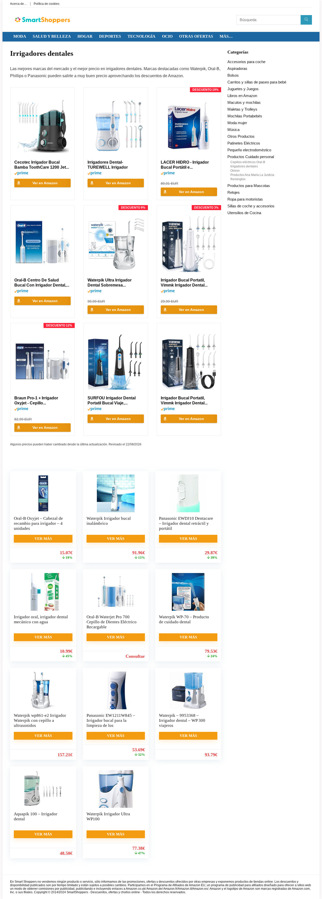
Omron (235, 170)
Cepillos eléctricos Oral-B (247, 162)
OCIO (167, 36)
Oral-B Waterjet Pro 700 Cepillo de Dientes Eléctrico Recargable (112, 621)
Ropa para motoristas (245, 199)
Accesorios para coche (246, 62)
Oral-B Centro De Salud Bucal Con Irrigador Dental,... (41, 282)
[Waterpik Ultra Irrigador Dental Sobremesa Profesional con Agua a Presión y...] (116, 243)
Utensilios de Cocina (244, 213)
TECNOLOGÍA (141, 36)
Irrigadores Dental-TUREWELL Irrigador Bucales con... (108, 165)
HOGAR (85, 36)
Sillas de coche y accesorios (250, 206)
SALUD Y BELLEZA (52, 36)
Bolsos (233, 75)
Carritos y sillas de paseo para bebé (256, 82)
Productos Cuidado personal (250, 157)
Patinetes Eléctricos (243, 143)
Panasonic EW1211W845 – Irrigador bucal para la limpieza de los (111, 720)
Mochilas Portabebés (244, 116)
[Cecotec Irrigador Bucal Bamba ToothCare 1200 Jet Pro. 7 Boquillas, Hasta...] (42, 125)
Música (233, 129)
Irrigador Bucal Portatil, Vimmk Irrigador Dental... (184, 282)
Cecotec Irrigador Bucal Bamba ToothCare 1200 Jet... (41, 164)
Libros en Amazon (242, 95)
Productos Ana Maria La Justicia (252, 175)
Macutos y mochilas (244, 102)
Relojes (233, 192)
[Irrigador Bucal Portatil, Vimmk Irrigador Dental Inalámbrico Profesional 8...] (189, 243)
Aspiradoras (237, 68)
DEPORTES (110, 36)
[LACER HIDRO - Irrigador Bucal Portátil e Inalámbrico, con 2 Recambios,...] (189, 125)
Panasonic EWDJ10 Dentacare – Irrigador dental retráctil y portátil (186, 523)
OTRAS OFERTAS (196, 36)
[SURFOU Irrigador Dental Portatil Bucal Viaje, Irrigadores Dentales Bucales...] (116, 361)
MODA (19, 36)
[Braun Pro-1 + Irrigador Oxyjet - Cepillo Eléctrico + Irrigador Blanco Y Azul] (42, 361)
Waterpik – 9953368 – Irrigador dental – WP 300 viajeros (182, 720)
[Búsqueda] (306, 20)
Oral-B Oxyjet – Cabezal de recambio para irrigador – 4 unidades (38, 523)
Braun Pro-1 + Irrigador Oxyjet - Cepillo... (36, 400)
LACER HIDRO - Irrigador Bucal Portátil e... (185, 164)
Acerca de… (18, 4)
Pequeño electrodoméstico (249, 150)
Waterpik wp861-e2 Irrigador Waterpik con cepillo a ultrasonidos (40, 720)
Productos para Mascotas (248, 185)
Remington (238, 179)
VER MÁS (43, 539)
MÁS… (226, 36)
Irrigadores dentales (244, 166)
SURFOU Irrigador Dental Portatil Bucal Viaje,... (112, 400)
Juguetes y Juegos (243, 89)
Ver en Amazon (45, 183)
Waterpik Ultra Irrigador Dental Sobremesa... (110, 282)
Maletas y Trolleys (242, 109)
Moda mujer (237, 123)
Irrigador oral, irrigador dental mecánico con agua (41, 619)
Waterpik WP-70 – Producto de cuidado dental (184, 619)
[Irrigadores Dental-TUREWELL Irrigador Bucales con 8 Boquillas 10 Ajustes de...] (116, 125)
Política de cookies (46, 4)
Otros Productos (241, 136)
